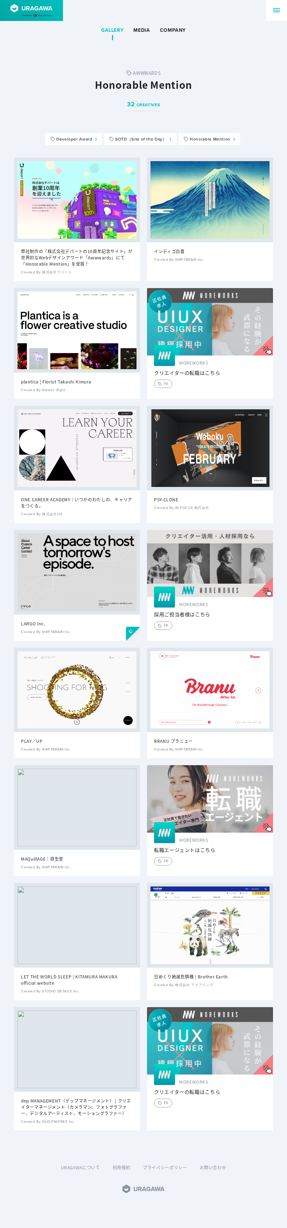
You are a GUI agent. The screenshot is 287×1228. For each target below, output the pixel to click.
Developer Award (74, 139)
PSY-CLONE (166, 499)
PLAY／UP (31, 741)
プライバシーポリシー (165, 1167)
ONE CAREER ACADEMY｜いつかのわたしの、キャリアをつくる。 (76, 502)
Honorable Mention (210, 139)
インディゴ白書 (169, 251)
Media (141, 30)
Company (173, 30)
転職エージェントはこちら (185, 850)
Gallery (112, 30)
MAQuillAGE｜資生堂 (42, 859)
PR (166, 383)
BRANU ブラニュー (173, 741)
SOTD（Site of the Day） (141, 139)
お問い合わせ (213, 1167)
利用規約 (122, 1167)
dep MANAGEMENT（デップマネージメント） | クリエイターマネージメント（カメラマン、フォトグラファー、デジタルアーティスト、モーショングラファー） (76, 1107)
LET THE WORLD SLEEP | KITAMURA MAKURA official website (69, 980)
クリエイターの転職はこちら (187, 372)
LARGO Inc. (33, 623)
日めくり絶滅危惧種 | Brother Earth (191, 976)
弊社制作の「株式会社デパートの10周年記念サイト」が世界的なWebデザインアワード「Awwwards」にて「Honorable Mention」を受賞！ (77, 257)
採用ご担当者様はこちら (182, 614)
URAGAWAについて (80, 1167)
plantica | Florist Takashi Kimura (56, 382)
